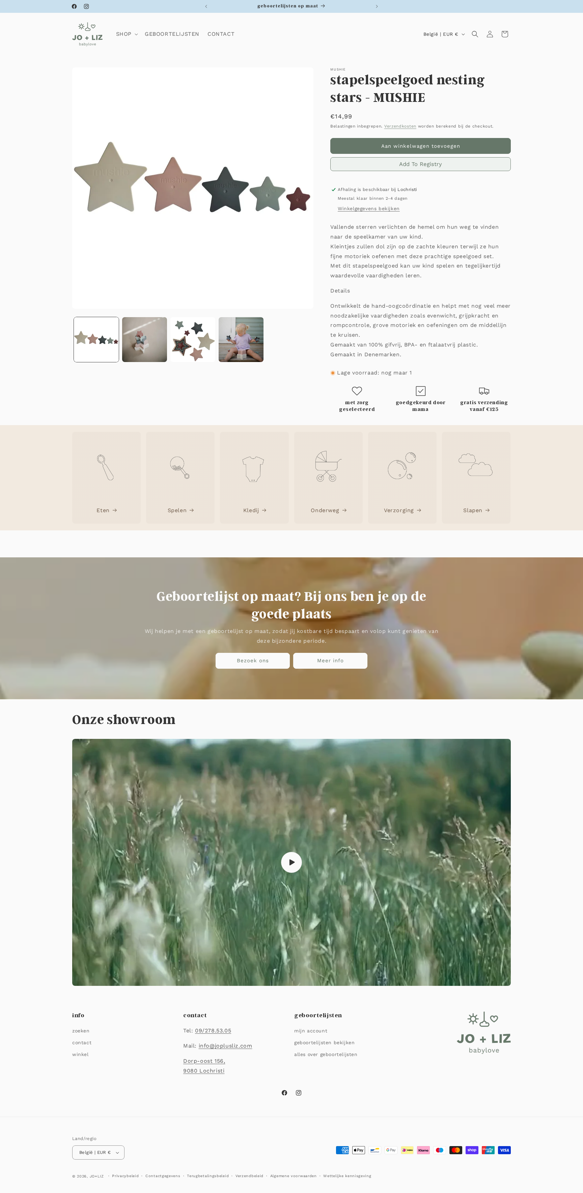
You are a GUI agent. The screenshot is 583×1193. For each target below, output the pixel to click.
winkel (80, 1054)
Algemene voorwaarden (293, 1176)
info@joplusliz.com (225, 1046)
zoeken (81, 1030)
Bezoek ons (253, 661)
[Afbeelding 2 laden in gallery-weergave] (144, 339)
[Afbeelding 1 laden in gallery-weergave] (96, 339)
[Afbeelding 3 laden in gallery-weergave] (192, 339)
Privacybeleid (125, 1176)
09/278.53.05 (213, 1030)
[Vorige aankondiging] (206, 6)
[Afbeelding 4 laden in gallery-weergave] (241, 339)
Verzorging (399, 510)
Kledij (251, 510)
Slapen (472, 510)
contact (81, 1042)
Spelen (177, 510)
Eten (102, 510)
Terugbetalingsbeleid (208, 1176)
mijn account (310, 1030)
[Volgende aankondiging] (376, 6)
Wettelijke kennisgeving (347, 1176)
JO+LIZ (97, 1176)
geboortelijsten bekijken (324, 1042)
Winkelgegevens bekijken (369, 208)
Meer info (330, 661)
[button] (126, 34)
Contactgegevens (163, 1176)
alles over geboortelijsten (326, 1054)
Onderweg (325, 510)
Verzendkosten (400, 126)
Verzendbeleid (249, 1176)
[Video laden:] (291, 862)
